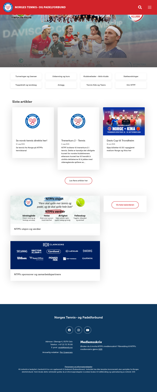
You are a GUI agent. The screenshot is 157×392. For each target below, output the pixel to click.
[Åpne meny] (150, 7)
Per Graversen (66, 352)
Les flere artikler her (78, 180)
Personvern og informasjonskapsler (78, 367)
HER (100, 349)
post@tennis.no (65, 347)
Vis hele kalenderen (125, 205)
